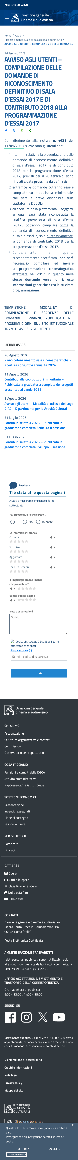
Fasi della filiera (14, 824)
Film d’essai (16, 898)
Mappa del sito (13, 1090)
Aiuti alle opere (18, 879)
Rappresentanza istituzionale (24, 785)
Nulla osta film (17, 892)
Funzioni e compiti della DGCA (24, 772)
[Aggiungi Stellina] (54, 537)
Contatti (11, 915)
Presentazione (14, 733)
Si (18, 521)
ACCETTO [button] (54, 1149)
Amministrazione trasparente (28, 952)
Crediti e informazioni (18, 1067)
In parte (47, 521)
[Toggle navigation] (6, 17)
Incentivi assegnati (17, 811)
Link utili (10, 850)
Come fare (11, 843)
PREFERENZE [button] (24, 1149)
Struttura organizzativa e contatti (27, 739)
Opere (12, 873)
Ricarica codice (19, 650)
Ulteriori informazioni (16, 1154)
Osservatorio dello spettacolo (24, 752)
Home (7, 36)
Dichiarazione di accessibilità (23, 1059)
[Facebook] (6, 130)
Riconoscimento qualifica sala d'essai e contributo (33, 40)
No (31, 521)
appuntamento (13, 1042)
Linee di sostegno (16, 817)
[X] (14, 130)
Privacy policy (13, 1083)
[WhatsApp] (22, 130)
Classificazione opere (22, 886)
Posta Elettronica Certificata (23, 940)
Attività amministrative (20, 778)
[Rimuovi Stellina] (51, 537)
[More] (30, 130)
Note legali (11, 1075)
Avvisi (18, 36)
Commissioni (13, 746)
